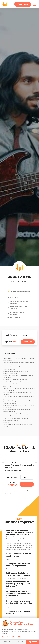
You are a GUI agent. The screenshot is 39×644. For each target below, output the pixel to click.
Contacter (28, 342)
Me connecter (23, 4)
